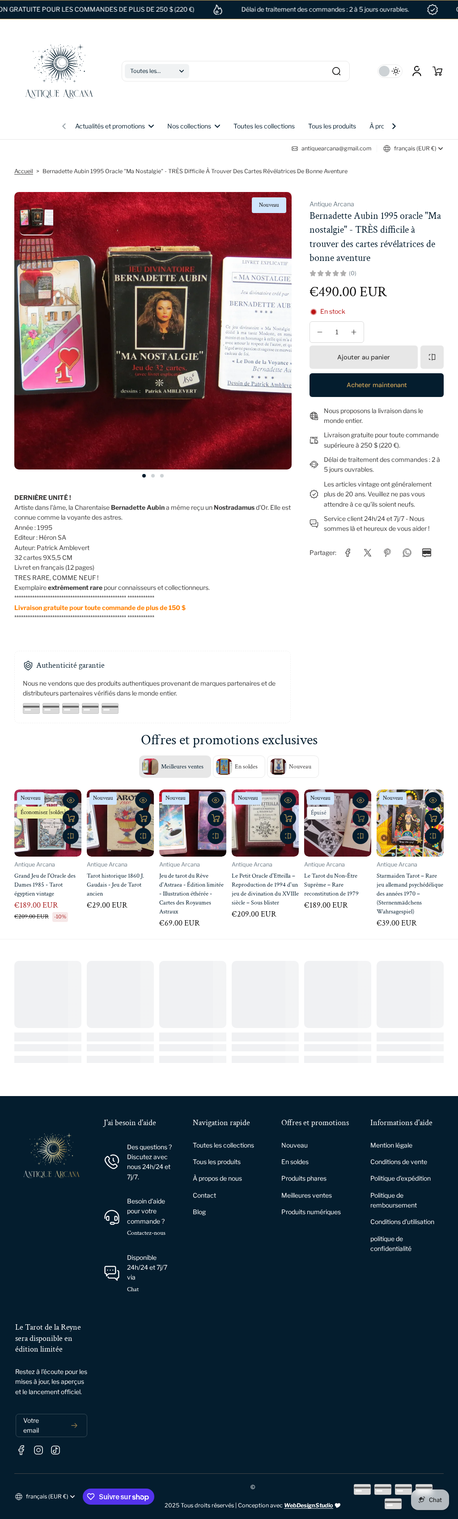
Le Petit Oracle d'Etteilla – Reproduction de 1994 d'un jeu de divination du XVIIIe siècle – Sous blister (337, 889)
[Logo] (59, 71)
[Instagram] (38, 1450)
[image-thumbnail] (36, 218)
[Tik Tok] (55, 1450)
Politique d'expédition (400, 1178)
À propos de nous (217, 1178)
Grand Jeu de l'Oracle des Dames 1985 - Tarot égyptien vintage (117, 884)
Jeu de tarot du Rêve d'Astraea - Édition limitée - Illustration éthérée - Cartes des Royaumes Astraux (264, 893)
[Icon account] (416, 71)
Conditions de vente (398, 1161)
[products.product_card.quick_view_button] (71, 800)
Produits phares (304, 1178)
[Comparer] (432, 357)
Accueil (23, 171)
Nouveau (294, 1145)
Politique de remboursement (393, 1200)
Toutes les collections (223, 1145)
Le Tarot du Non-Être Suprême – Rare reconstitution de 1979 (404, 884)
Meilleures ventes (306, 1195)
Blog (199, 1212)
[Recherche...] (336, 71)
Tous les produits (217, 1161)
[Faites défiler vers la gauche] (64, 124)
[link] (194, 126)
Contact (204, 1195)
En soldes (295, 1161)
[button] (157, 71)
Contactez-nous (146, 1233)
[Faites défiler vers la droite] (394, 124)
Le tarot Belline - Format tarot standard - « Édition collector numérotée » (45, 884)
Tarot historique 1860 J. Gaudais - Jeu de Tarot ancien (187, 884)
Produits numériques (311, 1212)
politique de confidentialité (390, 1243)
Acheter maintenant (377, 385)
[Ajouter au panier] (71, 818)
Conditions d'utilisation (402, 1221)
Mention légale (391, 1145)
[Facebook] (21, 1450)
